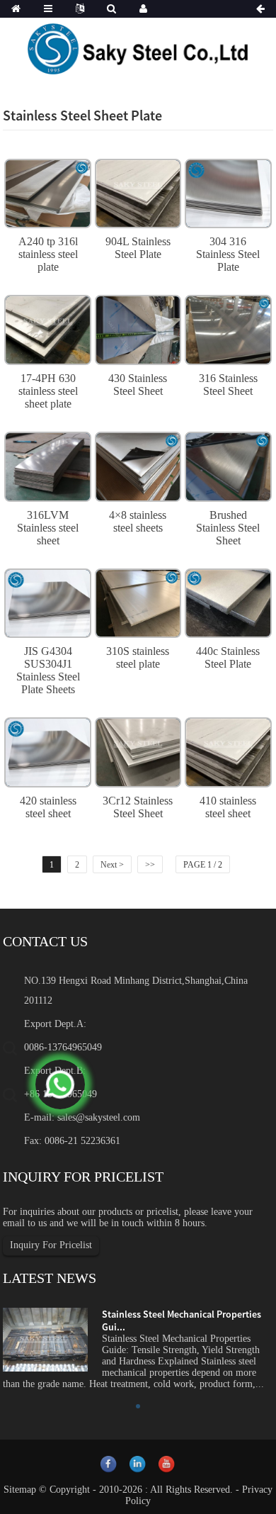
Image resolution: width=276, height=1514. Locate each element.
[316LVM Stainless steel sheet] (47, 465)
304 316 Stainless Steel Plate (228, 254)
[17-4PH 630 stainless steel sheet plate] (47, 328)
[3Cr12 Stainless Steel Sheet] (138, 750)
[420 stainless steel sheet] (47, 750)
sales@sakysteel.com (98, 1117)
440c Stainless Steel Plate (228, 657)
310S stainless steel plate (137, 657)
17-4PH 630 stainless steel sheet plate (48, 391)
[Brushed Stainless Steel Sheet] (228, 465)
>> (150, 865)
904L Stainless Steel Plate (138, 247)
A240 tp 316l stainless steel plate (48, 254)
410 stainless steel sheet (228, 807)
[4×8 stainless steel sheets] (138, 465)
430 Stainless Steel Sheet (137, 384)
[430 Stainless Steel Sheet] (138, 328)
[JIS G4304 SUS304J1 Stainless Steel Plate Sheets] (47, 601)
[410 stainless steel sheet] (228, 750)
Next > (112, 865)
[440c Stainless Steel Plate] (228, 601)
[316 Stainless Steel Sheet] (228, 328)
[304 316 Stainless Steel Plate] (228, 192)
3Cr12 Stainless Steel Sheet (138, 807)
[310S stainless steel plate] (138, 601)
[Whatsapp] (60, 1084)
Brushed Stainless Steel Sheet (228, 527)
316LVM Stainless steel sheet (48, 527)
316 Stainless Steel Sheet (228, 384)
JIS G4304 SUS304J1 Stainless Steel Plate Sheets (48, 670)
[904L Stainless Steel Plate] (138, 192)
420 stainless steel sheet (48, 807)
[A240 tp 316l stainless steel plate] (47, 192)
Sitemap (20, 1489)
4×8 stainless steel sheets (137, 521)
